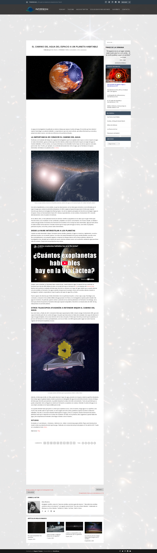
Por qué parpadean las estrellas (35, 536)
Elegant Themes (38, 551)
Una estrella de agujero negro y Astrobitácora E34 (116, 85)
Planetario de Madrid (113, 133)
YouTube (71, 9)
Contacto (126, 9)
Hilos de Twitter (82, 9)
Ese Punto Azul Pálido (113, 117)
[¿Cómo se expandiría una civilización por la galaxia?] (74, 526)
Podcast (62, 9)
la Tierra (56, 148)
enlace (45, 427)
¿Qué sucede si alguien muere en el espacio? (54, 535)
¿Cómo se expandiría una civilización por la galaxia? (74, 533)
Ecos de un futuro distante (100, 9)
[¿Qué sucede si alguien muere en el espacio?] (55, 527)
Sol (76, 286)
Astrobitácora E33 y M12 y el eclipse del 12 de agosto (117, 90)
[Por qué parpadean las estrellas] (36, 527)
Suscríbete (116, 9)
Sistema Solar (90, 286)
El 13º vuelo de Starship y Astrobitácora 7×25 (114, 101)
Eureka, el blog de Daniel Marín (116, 121)
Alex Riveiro (54, 50)
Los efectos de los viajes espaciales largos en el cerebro (92, 537)
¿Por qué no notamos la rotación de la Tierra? (49, 2)
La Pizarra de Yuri (112, 129)
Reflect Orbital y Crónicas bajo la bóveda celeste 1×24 (116, 106)
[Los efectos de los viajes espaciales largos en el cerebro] (93, 527)
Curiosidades (73, 50)
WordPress (56, 551)
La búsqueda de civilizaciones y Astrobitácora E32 (116, 96)
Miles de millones (112, 125)
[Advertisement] (75, 25)
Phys (39, 431)
